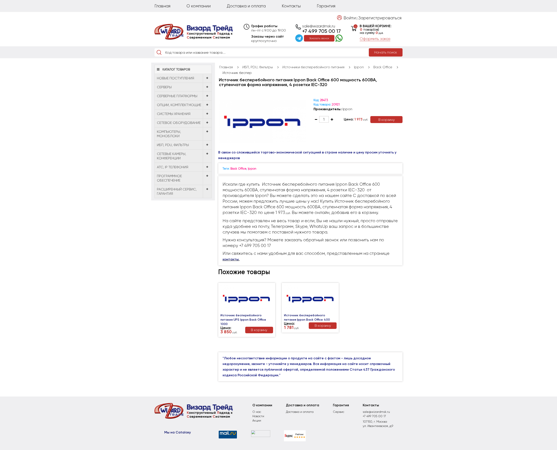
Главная (162, 5)
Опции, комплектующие (179, 105)
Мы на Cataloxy (177, 432)
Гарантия (326, 5)
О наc (256, 411)
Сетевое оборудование (179, 123)
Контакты (291, 5)
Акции (256, 420)
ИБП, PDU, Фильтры (173, 145)
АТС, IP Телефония (172, 167)
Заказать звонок (319, 38)
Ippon (359, 67)
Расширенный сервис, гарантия (177, 191)
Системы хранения (173, 114)
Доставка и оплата (246, 5)
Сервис (338, 411)
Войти (350, 17)
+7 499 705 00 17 (321, 31)
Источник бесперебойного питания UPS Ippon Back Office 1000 (243, 319)
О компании (198, 5)
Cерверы (164, 87)
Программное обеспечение (169, 178)
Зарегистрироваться (379, 17)
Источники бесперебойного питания (313, 67)
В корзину (386, 120)
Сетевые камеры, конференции (171, 156)
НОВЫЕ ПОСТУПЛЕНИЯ (175, 78)
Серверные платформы (177, 96)
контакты (231, 259)
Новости (258, 416)
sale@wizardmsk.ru (318, 26)
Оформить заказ (375, 39)
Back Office (382, 67)
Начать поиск (385, 52)
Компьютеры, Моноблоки (169, 134)
